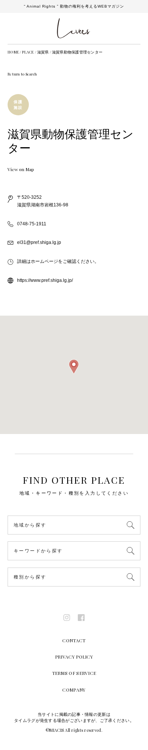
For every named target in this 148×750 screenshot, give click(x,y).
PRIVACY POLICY (74, 657)
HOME (13, 52)
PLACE (28, 52)
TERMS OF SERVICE (74, 673)
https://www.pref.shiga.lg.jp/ (45, 280)
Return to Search (22, 74)
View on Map (21, 169)
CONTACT (73, 640)
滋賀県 (43, 52)
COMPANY (73, 690)
